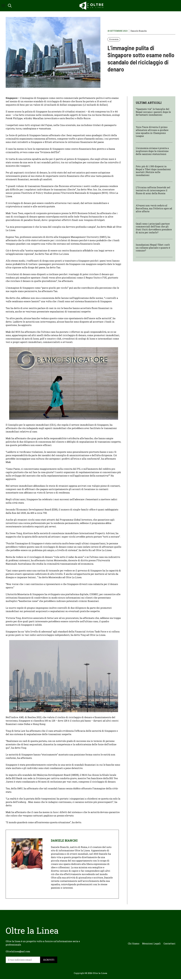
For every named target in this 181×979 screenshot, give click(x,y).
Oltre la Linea (100, 973)
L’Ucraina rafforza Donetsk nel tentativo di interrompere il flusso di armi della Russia (153, 190)
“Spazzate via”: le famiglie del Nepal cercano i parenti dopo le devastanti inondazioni (153, 111)
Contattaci (169, 943)
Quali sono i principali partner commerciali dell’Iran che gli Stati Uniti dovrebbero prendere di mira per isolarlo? (154, 228)
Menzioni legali (151, 943)
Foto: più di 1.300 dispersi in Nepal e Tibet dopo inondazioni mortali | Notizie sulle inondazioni (153, 171)
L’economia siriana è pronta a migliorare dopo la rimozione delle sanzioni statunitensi (152, 151)
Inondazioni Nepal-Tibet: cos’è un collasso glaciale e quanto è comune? (153, 247)
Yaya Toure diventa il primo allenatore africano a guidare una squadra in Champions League (152, 131)
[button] (10, 5)
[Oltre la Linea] (92, 5)
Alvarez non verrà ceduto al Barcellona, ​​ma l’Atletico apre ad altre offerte (154, 208)
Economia (113, 39)
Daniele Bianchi (139, 31)
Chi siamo (133, 943)
